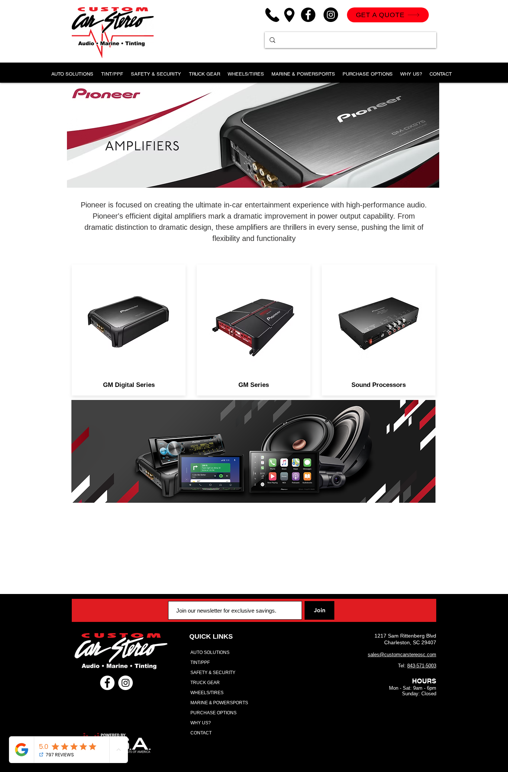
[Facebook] (308, 14)
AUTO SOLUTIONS (209, 652)
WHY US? (200, 722)
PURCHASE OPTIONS (213, 712)
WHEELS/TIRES (207, 692)
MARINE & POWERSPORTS (219, 702)
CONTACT (201, 733)
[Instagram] (331, 14)
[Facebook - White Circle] (107, 683)
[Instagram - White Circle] (125, 683)
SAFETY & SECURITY (212, 672)
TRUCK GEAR (205, 682)
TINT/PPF (200, 662)
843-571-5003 (421, 665)
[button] (112, 71)
